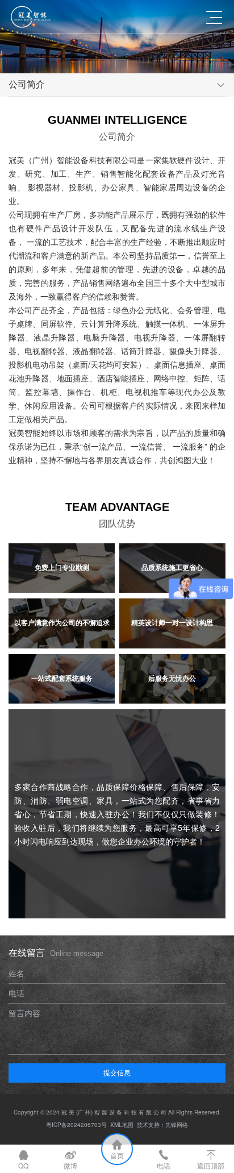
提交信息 (117, 1072)
